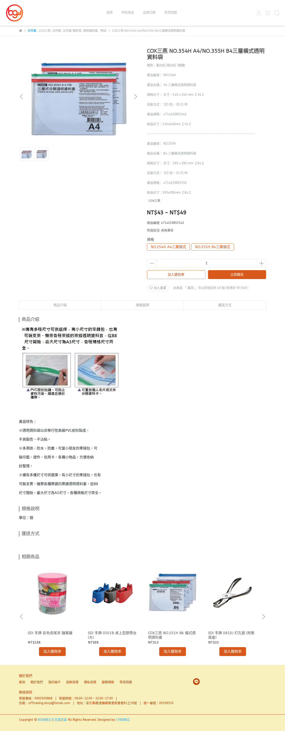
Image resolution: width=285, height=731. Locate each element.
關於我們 (37, 682)
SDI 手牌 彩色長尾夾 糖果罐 (50, 633)
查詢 (22, 682)
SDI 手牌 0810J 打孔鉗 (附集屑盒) (231, 635)
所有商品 (128, 12)
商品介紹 (60, 305)
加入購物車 (176, 275)
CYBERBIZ (123, 720)
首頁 (109, 12)
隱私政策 (90, 682)
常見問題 (170, 12)
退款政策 (72, 682)
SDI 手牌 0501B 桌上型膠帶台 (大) (112, 635)
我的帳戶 (54, 682)
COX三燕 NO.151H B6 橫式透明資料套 (172, 635)
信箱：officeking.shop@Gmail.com (44, 703)
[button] (135, 96)
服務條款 (108, 682)
